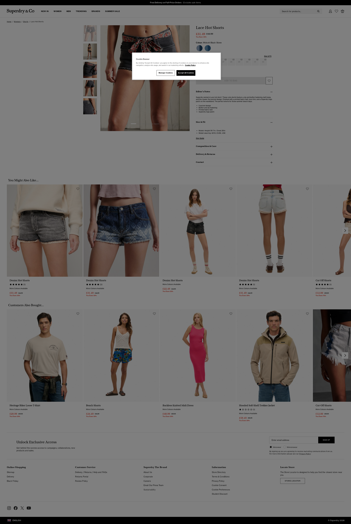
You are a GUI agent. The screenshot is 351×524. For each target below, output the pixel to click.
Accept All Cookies (186, 73)
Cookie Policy (190, 65)
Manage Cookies (166, 73)
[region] (176, 66)
